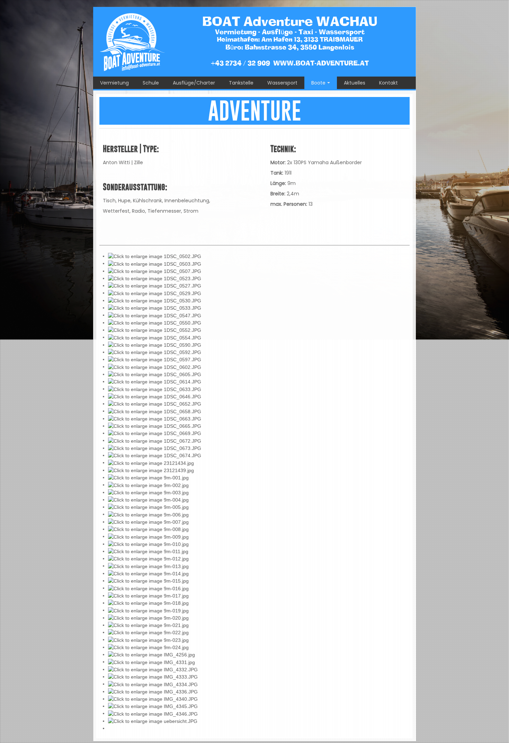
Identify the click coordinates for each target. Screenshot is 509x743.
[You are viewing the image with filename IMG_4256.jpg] (151, 654)
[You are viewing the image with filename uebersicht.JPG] (152, 721)
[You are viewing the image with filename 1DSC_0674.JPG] (154, 455)
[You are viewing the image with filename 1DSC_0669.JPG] (154, 433)
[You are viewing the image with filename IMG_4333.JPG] (153, 676)
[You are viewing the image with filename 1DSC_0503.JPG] (154, 263)
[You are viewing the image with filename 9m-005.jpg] (148, 507)
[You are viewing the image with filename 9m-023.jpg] (148, 639)
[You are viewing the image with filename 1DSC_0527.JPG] (154, 285)
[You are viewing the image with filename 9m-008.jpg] (148, 529)
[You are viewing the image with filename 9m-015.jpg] (148, 580)
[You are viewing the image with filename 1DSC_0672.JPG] (154, 440)
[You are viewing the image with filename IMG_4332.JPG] (153, 669)
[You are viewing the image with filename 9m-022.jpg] (148, 632)
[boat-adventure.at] (254, 42)
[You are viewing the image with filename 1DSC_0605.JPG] (154, 374)
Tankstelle (241, 82)
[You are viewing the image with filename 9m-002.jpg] (148, 484)
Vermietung (114, 82)
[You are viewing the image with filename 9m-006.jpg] (148, 514)
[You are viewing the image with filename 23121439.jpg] (151, 470)
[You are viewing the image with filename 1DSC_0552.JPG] (154, 330)
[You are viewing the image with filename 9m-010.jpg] (148, 544)
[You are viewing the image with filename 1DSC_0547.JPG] (154, 315)
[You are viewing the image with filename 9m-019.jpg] (148, 610)
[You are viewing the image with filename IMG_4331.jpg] (151, 661)
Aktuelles (354, 82)
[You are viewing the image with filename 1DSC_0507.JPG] (154, 271)
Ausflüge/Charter (194, 82)
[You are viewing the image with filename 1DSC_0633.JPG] (154, 388)
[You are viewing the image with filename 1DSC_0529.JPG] (154, 292)
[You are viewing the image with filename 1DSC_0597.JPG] (154, 359)
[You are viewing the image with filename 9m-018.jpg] (148, 602)
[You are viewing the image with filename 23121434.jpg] (151, 462)
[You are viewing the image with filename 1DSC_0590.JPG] (154, 344)
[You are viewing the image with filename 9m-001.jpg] (148, 477)
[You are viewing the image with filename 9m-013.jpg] (148, 565)
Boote (318, 82)
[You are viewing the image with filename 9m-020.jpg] (148, 617)
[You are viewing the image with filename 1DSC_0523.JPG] (154, 278)
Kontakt (388, 82)
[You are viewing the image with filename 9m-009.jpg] (148, 536)
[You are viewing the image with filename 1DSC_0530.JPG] (154, 300)
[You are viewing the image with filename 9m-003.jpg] (148, 492)
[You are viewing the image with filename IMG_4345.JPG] (153, 706)
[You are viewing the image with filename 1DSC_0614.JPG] (154, 381)
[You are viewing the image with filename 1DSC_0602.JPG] (154, 366)
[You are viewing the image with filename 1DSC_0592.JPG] (154, 352)
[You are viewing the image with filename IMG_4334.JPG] (153, 684)
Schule (151, 82)
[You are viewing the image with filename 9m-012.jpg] (148, 558)
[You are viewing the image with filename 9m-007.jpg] (148, 521)
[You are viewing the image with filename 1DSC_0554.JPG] (154, 337)
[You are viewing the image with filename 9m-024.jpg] (148, 647)
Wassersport (282, 82)
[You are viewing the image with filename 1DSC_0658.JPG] (154, 411)
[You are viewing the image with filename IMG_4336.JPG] (153, 691)
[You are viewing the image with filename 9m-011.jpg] (148, 551)
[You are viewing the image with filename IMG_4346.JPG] (153, 713)
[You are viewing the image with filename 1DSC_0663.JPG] (154, 418)
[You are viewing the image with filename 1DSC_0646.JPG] (154, 396)
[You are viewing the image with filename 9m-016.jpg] (148, 588)
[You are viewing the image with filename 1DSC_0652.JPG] (154, 403)
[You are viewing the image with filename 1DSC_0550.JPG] (154, 322)
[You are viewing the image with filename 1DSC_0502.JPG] (154, 256)
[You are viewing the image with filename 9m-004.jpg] (148, 499)
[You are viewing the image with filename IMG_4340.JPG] (153, 698)
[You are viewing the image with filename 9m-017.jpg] (148, 595)
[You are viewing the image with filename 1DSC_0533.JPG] (154, 307)
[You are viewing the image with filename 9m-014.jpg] (148, 573)
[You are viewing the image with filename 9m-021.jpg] (148, 625)
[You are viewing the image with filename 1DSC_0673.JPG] (154, 448)
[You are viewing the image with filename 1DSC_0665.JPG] (154, 425)
